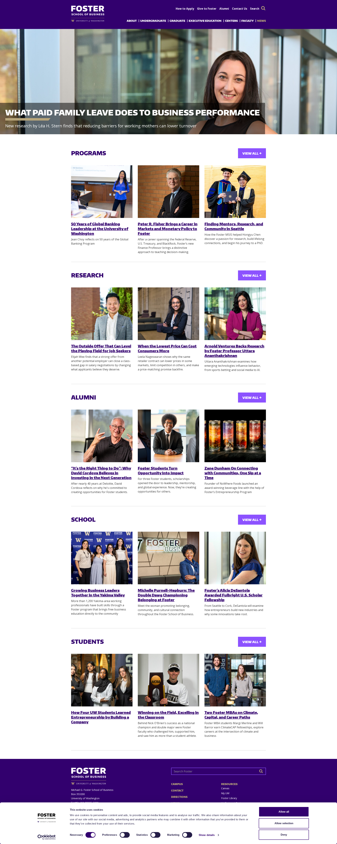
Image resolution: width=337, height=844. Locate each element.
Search (254, 8)
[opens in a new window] (93, 20)
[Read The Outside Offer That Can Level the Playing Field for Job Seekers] (102, 313)
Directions (179, 796)
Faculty (247, 20)
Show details (207, 834)
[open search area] (263, 8)
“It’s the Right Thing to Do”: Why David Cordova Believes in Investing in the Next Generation (101, 473)
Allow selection (284, 823)
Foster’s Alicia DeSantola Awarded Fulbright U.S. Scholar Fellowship (233, 595)
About (132, 20)
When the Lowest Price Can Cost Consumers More (167, 348)
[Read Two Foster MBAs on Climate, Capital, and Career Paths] (235, 680)
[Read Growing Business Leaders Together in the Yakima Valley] (102, 558)
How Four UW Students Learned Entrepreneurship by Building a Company (101, 717)
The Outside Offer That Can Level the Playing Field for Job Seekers (101, 348)
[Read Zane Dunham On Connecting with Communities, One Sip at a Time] (235, 436)
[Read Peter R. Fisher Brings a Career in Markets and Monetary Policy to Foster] (168, 191)
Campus (177, 784)
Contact (177, 790)
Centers (231, 20)
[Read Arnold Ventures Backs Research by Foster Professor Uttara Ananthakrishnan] (235, 313)
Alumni (224, 8)
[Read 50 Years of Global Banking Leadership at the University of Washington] (102, 191)
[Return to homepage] (118, 775)
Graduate (177, 20)
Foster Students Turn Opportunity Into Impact (161, 470)
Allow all (284, 811)
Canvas (225, 788)
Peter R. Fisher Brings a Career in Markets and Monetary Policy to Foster (167, 229)
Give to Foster (206, 8)
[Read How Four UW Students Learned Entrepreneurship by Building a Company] (102, 680)
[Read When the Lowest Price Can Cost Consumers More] (168, 313)
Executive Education (205, 20)
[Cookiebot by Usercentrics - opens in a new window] (46, 837)
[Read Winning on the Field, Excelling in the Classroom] (168, 680)
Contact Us (239, 8)
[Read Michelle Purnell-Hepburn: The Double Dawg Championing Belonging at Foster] (168, 558)
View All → (252, 153)
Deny (284, 834)
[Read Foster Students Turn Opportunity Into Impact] (168, 436)
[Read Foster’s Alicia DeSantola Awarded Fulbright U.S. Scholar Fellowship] (235, 558)
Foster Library (229, 798)
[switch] (125, 835)
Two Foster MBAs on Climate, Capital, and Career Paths (231, 714)
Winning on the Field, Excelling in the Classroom (168, 714)
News (261, 20)
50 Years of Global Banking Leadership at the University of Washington (99, 229)
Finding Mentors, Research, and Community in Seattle (233, 226)
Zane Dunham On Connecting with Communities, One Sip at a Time (232, 473)
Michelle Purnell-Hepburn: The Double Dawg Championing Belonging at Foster (166, 595)
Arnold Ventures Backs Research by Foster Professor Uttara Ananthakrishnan (234, 351)
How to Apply (185, 8)
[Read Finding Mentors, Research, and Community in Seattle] (235, 191)
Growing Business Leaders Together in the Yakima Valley (98, 592)
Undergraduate (153, 20)
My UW (225, 793)
